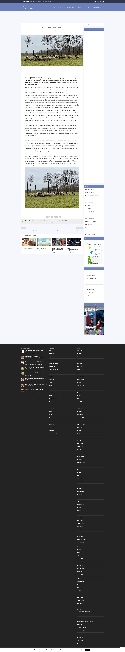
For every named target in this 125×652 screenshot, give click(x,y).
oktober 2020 (80, 574)
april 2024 (79, 440)
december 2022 (80, 491)
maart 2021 (80, 558)
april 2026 (79, 363)
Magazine (51, 389)
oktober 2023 (80, 459)
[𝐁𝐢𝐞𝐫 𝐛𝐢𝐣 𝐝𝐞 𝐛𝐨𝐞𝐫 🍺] (44, 242)
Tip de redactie (88, 227)
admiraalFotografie (91, 278)
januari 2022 (80, 526)
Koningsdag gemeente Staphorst (85, 621)
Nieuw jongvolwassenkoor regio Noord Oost (72, 249)
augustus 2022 (80, 504)
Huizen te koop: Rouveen (91, 215)
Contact (88, 7)
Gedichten (51, 376)
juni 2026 (79, 356)
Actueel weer (88, 208)
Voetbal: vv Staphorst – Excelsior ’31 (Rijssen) (35, 367)
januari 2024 (80, 449)
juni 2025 (79, 395)
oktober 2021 (80, 536)
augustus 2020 (80, 581)
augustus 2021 (80, 542)
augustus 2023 (80, 465)
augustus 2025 (80, 389)
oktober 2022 (80, 497)
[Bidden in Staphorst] (29, 242)
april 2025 (79, 401)
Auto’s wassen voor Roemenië (31, 356)
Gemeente (51, 379)
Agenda (60, 7)
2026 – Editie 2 (82, 630)
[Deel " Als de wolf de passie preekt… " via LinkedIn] (57, 217)
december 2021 (80, 530)
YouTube (87, 199)
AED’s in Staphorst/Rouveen (83, 611)
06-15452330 (64, 220)
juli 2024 (79, 430)
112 (50, 350)
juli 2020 (79, 584)
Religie (50, 414)
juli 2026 (79, 353)
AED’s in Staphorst (89, 211)
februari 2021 (80, 562)
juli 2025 (79, 392)
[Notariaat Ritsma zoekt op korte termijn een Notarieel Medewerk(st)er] (22, 373)
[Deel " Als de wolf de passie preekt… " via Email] (60, 217)
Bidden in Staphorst (27, 248)
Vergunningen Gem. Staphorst (92, 195)
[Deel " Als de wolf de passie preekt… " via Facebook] (47, 217)
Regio (41, 381)
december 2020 (80, 568)
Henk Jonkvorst (90, 283)
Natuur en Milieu (53, 398)
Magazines (79, 624)
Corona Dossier (52, 360)
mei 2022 (79, 514)
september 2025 (81, 385)
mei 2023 (79, 475)
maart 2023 (80, 481)
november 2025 (80, 379)
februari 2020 (80, 600)
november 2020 (80, 571)
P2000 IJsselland (89, 202)
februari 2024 (80, 446)
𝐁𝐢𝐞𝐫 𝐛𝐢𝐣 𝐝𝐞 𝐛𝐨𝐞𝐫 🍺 (41, 248)
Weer (78, 643)
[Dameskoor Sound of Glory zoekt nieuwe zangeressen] (22, 390)
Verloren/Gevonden (89, 231)
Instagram (87, 205)
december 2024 (80, 414)
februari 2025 (80, 408)
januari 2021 (80, 565)
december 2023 (80, 453)
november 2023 (80, 456)
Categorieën (79, 7)
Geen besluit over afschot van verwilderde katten (36, 384)
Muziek (50, 395)
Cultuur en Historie (33, 364)
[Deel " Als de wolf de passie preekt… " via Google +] (52, 217)
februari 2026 (80, 369)
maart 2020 (80, 597)
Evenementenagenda (90, 189)
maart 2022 (80, 520)
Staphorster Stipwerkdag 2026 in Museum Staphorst (34, 362)
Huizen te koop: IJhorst (90, 218)
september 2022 (81, 501)
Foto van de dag (53, 373)
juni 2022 (79, 510)
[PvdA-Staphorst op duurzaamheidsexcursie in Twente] (59, 242)
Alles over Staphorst (68, 7)
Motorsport (51, 392)
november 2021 (80, 533)
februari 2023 (80, 485)
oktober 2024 (80, 421)
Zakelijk (51, 437)
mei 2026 (79, 360)
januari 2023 (80, 488)
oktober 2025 (80, 382)
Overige (51, 401)
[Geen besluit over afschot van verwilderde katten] (22, 385)
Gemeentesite (88, 224)
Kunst (50, 385)
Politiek (60, 30)
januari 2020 (80, 603)
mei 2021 (79, 552)
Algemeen (56, 30)
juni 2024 (79, 433)
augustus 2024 (80, 427)
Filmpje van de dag (53, 369)
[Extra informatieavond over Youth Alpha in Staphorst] (22, 351)
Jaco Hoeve (89, 286)
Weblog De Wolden (89, 192)
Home (54, 7)
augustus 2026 (80, 350)
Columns (51, 356)
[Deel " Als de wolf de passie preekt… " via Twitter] (49, 217)
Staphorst (65, 30)
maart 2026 (80, 366)
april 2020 (79, 594)
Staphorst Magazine (98, 7)
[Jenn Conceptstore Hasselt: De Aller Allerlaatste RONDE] (22, 379)
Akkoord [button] (88, 649)
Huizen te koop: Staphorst (91, 221)
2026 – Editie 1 (82, 627)
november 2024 (80, 417)
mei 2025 (79, 398)
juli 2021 (79, 546)
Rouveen (37, 357)
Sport (31, 368)
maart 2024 (80, 443)
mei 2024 (79, 437)
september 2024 (81, 424)
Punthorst (51, 408)
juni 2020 (79, 587)
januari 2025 (80, 411)
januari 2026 (80, 373)
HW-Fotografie (90, 299)
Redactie (45, 30)
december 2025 (80, 376)
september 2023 (81, 462)
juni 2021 (79, 549)
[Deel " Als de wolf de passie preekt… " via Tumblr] (54, 217)
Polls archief (80, 637)
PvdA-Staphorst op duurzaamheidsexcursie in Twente (59, 249)
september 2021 (81, 539)
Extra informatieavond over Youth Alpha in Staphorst (34, 351)
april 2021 (79, 555)
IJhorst (50, 382)
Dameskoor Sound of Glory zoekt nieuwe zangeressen (34, 390)
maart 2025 (80, 405)
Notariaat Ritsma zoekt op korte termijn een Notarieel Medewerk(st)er (35, 373)
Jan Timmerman (90, 289)
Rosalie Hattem (90, 279)
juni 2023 (79, 472)
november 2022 (80, 494)
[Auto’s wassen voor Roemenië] (22, 357)
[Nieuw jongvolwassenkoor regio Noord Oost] (74, 242)
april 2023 (79, 478)
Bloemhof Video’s (91, 275)
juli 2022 (79, 507)
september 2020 (81, 578)
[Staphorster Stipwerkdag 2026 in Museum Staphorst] (22, 362)
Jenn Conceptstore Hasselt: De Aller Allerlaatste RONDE (35, 379)
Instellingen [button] (81, 649)
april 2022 (79, 517)
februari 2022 (80, 523)
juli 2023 (79, 469)
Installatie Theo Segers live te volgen (36, 1)
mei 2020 (79, 590)
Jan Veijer (89, 295)
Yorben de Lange (90, 292)
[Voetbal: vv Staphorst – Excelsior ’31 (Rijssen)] (22, 368)
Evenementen (32, 353)
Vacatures (32, 375)
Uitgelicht (51, 427)
